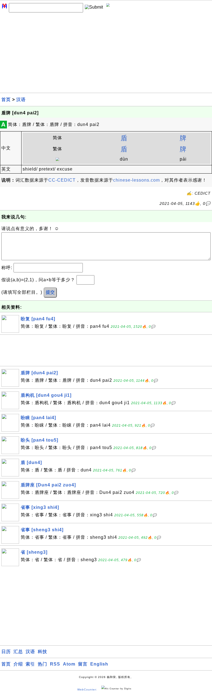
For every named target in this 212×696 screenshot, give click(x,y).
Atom (69, 664)
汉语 (21, 99)
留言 (83, 664)
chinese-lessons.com (136, 180)
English (99, 664)
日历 (6, 651)
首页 (6, 99)
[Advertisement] (106, 54)
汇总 (18, 651)
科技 (42, 651)
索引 (30, 664)
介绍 (18, 664)
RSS (55, 664)
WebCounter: (87, 689)
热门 (42, 664)
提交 (50, 292)
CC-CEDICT (62, 180)
